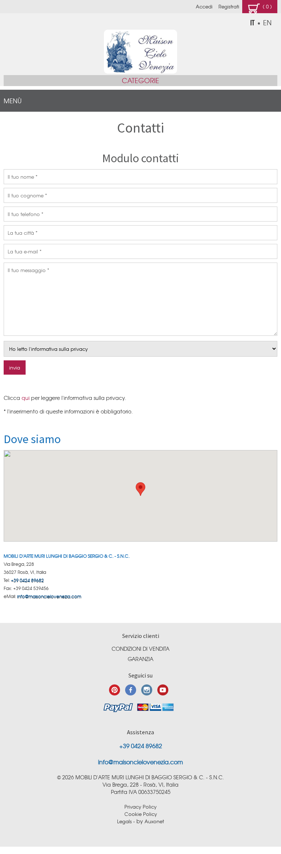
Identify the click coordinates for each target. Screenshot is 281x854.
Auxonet (154, 821)
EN (267, 22)
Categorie (140, 80)
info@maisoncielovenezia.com (49, 596)
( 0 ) (266, 6)
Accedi (204, 6)
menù (13, 100)
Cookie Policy (140, 813)
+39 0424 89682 (27, 580)
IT (252, 22)
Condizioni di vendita (140, 648)
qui (26, 397)
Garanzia (140, 658)
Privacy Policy (140, 806)
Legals (124, 821)
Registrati (228, 6)
